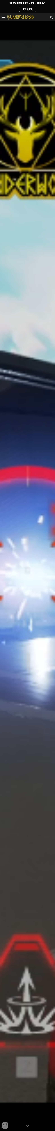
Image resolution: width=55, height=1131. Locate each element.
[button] (3, 17)
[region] (27, 6)
